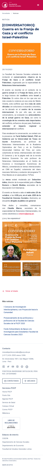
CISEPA (5, 438)
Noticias (16, 13)
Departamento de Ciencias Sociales (15, 442)
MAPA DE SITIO (7, 465)
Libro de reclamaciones (11, 421)
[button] (38, 5)
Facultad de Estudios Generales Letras (17, 449)
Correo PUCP (7, 409)
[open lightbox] (11, 269)
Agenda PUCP (7, 399)
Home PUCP (7, 392)
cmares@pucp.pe (26, 214)
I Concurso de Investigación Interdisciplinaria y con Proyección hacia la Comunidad (21, 309)
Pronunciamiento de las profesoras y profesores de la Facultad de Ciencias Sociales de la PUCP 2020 (19, 321)
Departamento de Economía (13, 446)
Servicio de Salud (8, 402)
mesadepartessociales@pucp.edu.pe (16, 352)
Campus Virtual (8, 406)
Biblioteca (6, 413)
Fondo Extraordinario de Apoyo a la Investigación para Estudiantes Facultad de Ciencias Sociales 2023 (21, 332)
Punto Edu (6, 395)
